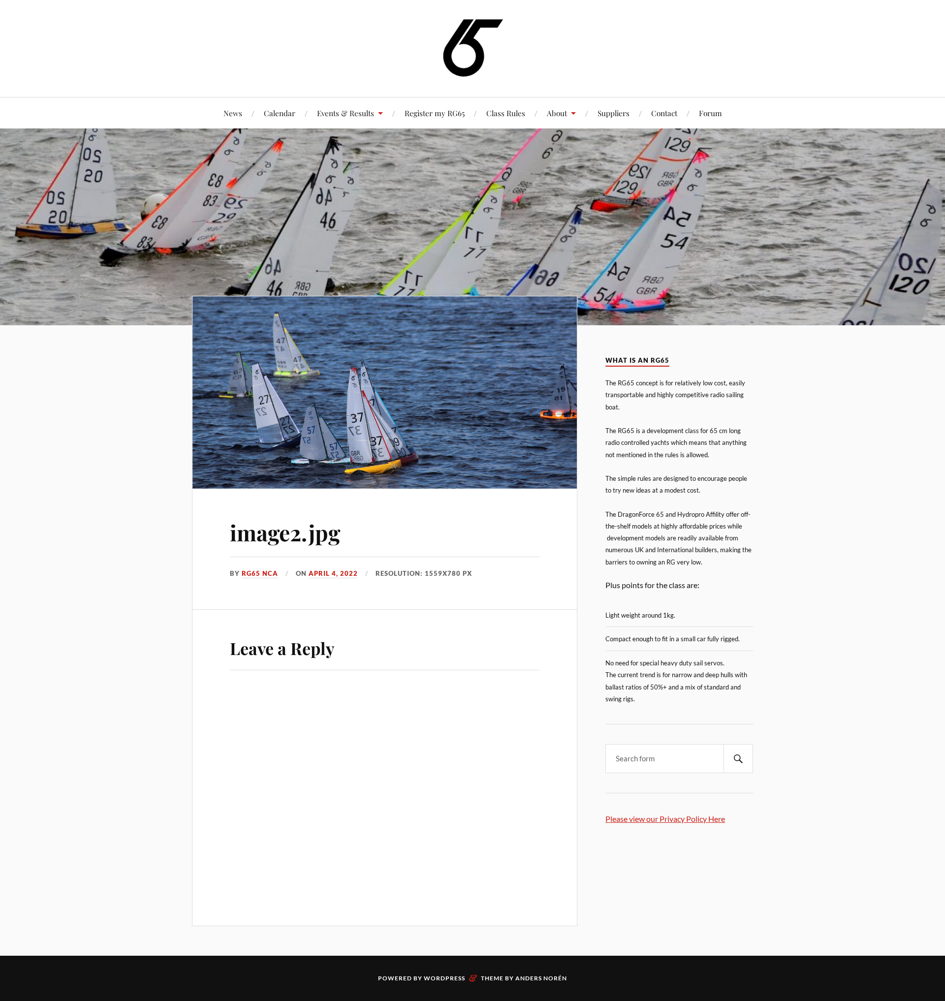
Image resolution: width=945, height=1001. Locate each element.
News (232, 113)
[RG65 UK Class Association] (473, 47)
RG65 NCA (260, 573)
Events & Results (345, 113)
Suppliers (614, 113)
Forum (710, 113)
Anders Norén (541, 978)
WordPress (444, 978)
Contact (664, 113)
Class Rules (505, 113)
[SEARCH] (738, 758)
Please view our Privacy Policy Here (665, 818)
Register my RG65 (435, 113)
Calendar (279, 113)
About (557, 113)
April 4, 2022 (333, 573)
